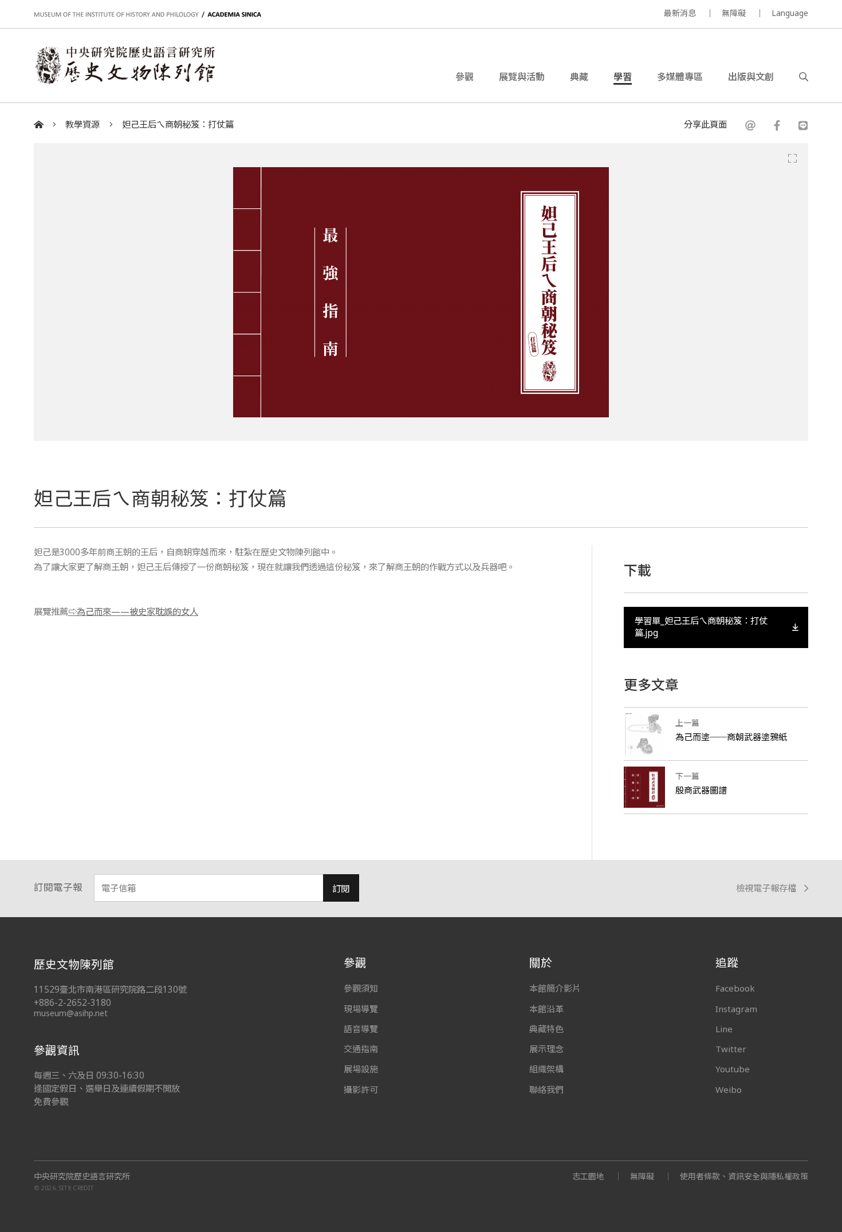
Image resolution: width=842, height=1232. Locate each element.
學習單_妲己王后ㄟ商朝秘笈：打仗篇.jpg (701, 626)
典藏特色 (546, 1028)
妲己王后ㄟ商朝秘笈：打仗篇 (178, 124)
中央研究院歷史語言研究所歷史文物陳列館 (124, 65)
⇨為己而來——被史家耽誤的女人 (133, 612)
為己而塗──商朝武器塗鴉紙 (731, 737)
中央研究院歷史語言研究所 (82, 1176)
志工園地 (588, 1176)
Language (790, 12)
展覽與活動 (522, 76)
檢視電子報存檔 (766, 888)
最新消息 (680, 12)
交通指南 (361, 1049)
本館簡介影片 (555, 988)
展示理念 (546, 1049)
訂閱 (340, 889)
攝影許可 (361, 1089)
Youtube (732, 1069)
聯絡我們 (546, 1089)
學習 (622, 76)
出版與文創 (751, 76)
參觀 (464, 76)
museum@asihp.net (71, 1013)
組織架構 (546, 1069)
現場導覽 (361, 1008)
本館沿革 (546, 1008)
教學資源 (82, 124)
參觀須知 (361, 988)
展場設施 (361, 1069)
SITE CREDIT (76, 1188)
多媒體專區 (680, 76)
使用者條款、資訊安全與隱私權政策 (744, 1176)
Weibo (728, 1089)
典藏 (579, 76)
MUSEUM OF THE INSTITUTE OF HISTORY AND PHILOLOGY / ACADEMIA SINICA (147, 14)
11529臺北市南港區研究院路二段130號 (110, 990)
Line (724, 1028)
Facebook (735, 988)
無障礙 (734, 12)
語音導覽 (361, 1028)
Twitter (730, 1049)
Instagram (736, 1008)
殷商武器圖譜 (701, 790)
